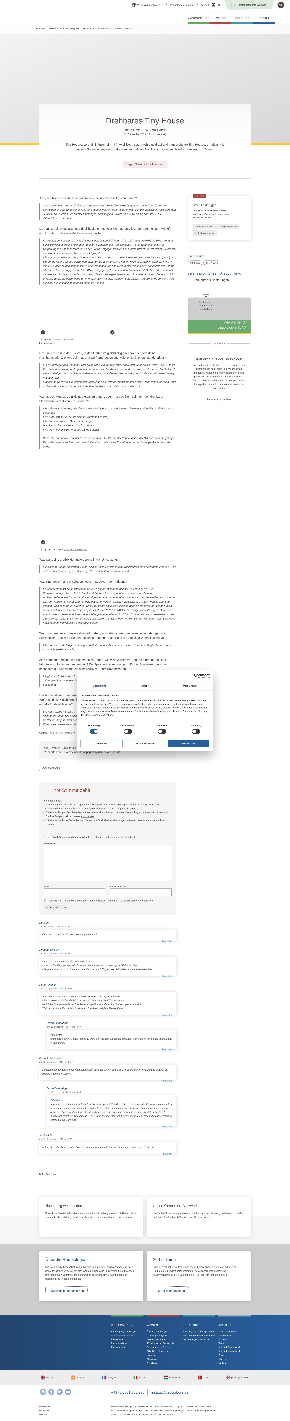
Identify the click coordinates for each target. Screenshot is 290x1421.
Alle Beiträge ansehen (204, 233)
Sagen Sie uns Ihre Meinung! (145, 164)
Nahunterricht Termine (182, 5)
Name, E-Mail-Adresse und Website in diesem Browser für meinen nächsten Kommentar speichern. (100, 900)
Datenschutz (45, 1410)
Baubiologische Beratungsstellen (198, 1331)
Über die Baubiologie (157, 1331)
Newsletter (152, 1363)
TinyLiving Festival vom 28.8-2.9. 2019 (99, 610)
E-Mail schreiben (205, 226)
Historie (222, 1339)
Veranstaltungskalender (150, 5)
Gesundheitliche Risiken (158, 1347)
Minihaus (195, 262)
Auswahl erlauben (145, 743)
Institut (263, 18)
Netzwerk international (229, 1351)
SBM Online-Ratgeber (157, 1351)
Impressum (44, 1406)
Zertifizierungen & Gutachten (196, 1339)
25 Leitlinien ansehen (171, 1290)
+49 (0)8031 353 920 (127, 1392)
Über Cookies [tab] (190, 685)
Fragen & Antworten (156, 1339)
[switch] (128, 731)
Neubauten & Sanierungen (96, 28)
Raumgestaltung (119, 1343)
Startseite (40, 28)
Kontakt (205, 5)
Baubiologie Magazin (69, 28)
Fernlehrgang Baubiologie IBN (70, 1226)
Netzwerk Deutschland (229, 1347)
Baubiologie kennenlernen (66, 1290)
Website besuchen (229, 226)
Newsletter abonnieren (219, 399)
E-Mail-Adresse (118, 886)
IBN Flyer (222, 1359)
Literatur (151, 1355)
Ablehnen (102, 743)
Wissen (220, 18)
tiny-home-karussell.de (76, 549)
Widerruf (43, 1414)
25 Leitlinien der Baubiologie (160, 1343)
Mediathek (152, 1359)
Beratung (242, 18)
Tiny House (212, 262)
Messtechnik (117, 1339)
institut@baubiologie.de (169, 1392)
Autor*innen (87, 816)
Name (47, 886)
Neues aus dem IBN (228, 1331)
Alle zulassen (188, 743)
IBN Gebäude (224, 1335)
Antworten (167, 941)
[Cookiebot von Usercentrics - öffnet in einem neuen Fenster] (196, 676)
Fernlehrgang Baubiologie (123, 1331)
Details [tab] (145, 685)
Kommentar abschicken (55, 907)
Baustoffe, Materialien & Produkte (199, 1335)
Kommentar (50, 843)
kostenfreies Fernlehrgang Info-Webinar (69, 1336)
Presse (221, 1355)
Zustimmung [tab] (99, 685)
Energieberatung (119, 1347)
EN (218, 5)
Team (221, 1343)
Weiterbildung (198, 18)
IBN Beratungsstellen (170, 1226)
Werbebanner (145, 820)
